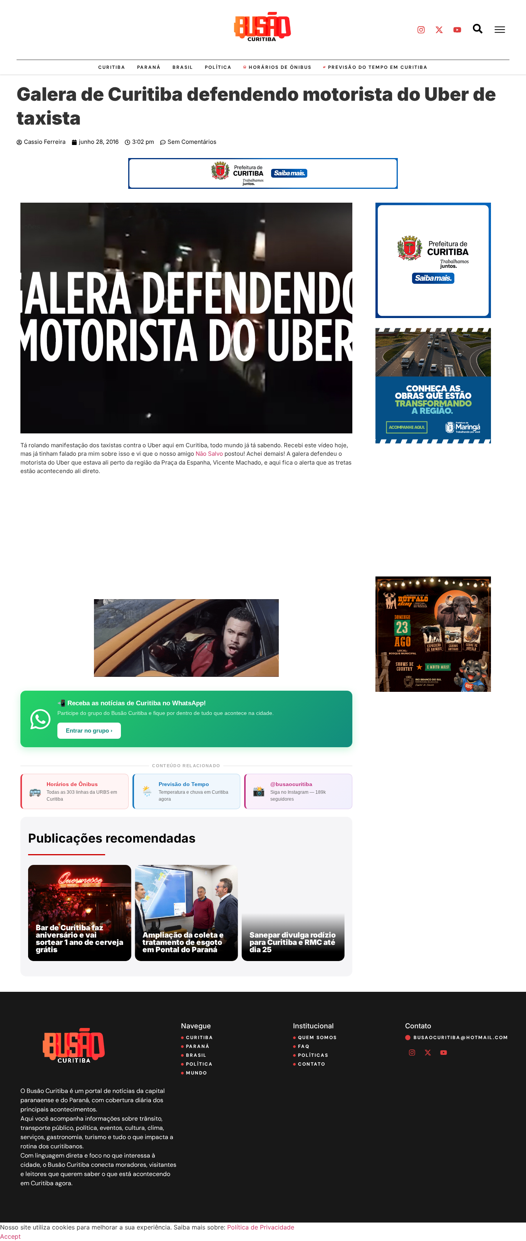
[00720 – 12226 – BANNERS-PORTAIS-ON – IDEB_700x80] (263, 186)
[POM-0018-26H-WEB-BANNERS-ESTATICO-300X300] (433, 441)
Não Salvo (209, 453)
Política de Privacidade (260, 1227)
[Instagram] (421, 30)
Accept (10, 1236)
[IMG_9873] (433, 689)
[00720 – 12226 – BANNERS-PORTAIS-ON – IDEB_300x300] (433, 316)
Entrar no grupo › (89, 731)
